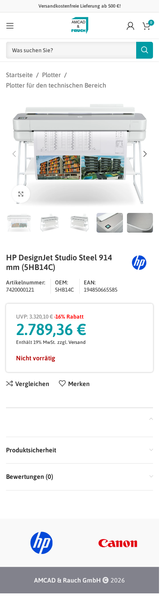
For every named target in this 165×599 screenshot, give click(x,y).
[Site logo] (80, 25)
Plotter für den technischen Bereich (56, 85)
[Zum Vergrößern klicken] (21, 194)
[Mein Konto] (131, 26)
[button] (14, 154)
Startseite (19, 74)
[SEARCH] (144, 50)
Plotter (51, 74)
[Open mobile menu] (10, 26)
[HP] (41, 543)
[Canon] (118, 543)
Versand (77, 342)
